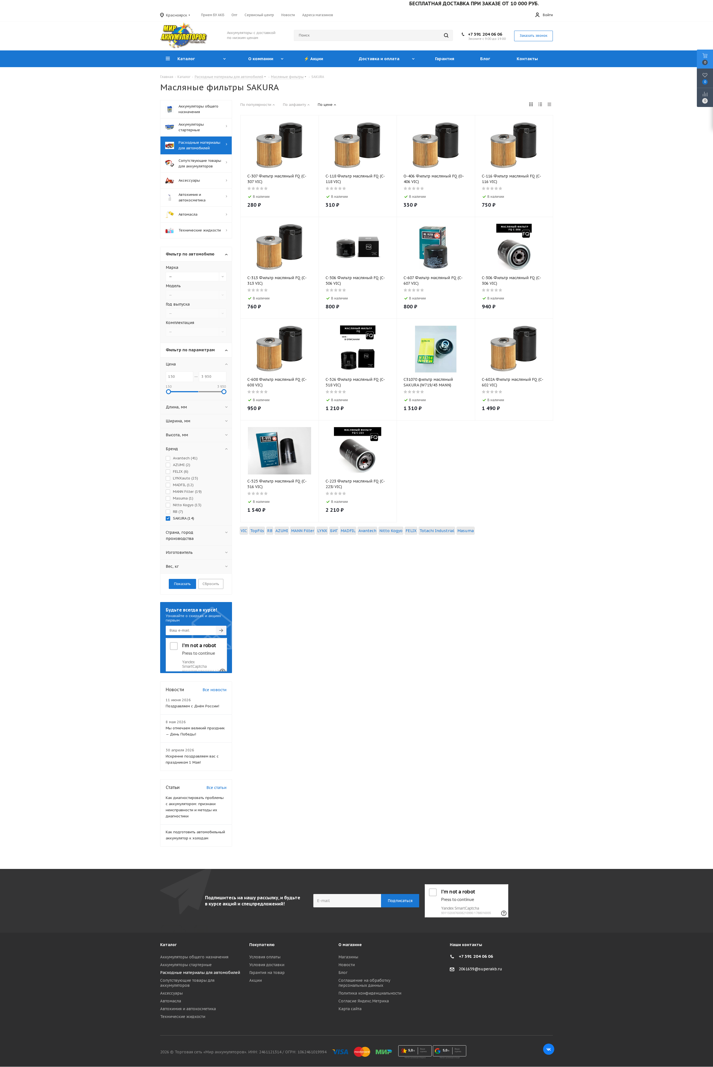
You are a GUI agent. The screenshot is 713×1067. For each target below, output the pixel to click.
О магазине (350, 944)
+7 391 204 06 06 (485, 34)
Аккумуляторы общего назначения (194, 956)
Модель (173, 285)
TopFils (257, 530)
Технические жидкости (182, 1016)
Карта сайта (350, 1008)
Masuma (465, 530)
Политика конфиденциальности (369, 993)
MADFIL (348, 530)
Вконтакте (548, 1049)
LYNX (322, 530)
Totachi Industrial (436, 530)
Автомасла (170, 1000)
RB (269, 530)
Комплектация (180, 322)
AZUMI (281, 530)
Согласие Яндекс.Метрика (363, 1000)
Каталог (168, 944)
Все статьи (216, 787)
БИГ (334, 530)
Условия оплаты (264, 956)
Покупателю (262, 944)
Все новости (214, 689)
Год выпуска (178, 304)
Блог (343, 972)
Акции (255, 980)
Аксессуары (171, 993)
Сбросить (210, 583)
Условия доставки (266, 964)
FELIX (411, 530)
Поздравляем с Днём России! (192, 706)
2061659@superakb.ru (480, 968)
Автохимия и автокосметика (188, 1008)
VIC (244, 530)
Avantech (367, 530)
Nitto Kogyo (390, 530)
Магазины (348, 956)
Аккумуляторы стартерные (186, 964)
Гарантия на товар (267, 972)
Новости (346, 964)
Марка (172, 267)
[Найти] (446, 35)
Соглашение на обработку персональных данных (364, 983)
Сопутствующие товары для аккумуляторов (187, 983)
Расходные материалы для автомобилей (200, 972)
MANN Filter (302, 530)
